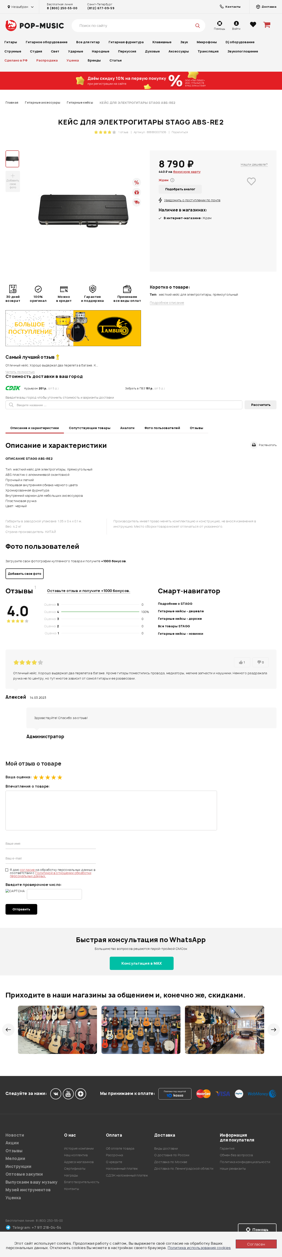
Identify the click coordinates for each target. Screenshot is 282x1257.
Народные (100, 51)
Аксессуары (179, 51)
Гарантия (227, 1148)
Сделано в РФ (16, 60)
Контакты (71, 1189)
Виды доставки (166, 1148)
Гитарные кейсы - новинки (180, 633)
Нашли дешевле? (254, 164)
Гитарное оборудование (46, 42)
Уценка (73, 60)
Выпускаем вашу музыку (32, 1182)
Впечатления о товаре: (28, 786)
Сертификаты (74, 1168)
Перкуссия (127, 51)
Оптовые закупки (24, 1174)
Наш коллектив (76, 1155)
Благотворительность (82, 1182)
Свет (55, 51)
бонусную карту (187, 172)
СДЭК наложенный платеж (127, 1175)
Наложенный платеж (122, 1168)
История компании (79, 1148)
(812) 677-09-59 (100, 8)
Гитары (10, 42)
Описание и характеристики (34, 428)
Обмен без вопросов (236, 1155)
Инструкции (18, 1166)
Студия (36, 51)
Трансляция (208, 51)
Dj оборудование (240, 42)
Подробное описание (167, 303)
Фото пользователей (162, 428)
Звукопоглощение (242, 51)
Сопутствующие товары (89, 428)
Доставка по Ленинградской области (183, 1168)
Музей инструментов (28, 1190)
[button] (8, 1029)
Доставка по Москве (170, 1162)
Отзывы (196, 428)
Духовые (152, 51)
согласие (28, 870)
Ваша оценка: (19, 777)
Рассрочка (114, 1155)
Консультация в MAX (141, 963)
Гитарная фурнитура (126, 42)
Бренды (94, 60)
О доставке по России (171, 1155)
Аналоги (127, 428)
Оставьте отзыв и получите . (88, 590)
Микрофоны (207, 42)
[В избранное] (251, 187)
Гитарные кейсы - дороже (180, 618)
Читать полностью (20, 372)
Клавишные (161, 42)
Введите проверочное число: (34, 884)
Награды (71, 1175)
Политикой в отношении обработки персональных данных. (50, 874)
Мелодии (15, 1158)
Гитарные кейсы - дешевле (181, 611)
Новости (15, 1135)
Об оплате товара (120, 1148)
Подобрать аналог (180, 189)
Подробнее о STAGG (175, 603)
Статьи (115, 60)
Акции (12, 1143)
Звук (184, 42)
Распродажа (47, 60)
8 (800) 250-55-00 (62, 8)
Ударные (75, 51)
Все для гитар (88, 42)
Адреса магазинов (79, 1162)
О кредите (114, 1162)
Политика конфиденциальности (245, 1162)
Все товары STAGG (174, 626)
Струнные (12, 51)
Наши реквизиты (233, 1168)
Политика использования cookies (199, 1247)
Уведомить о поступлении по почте (192, 200)
